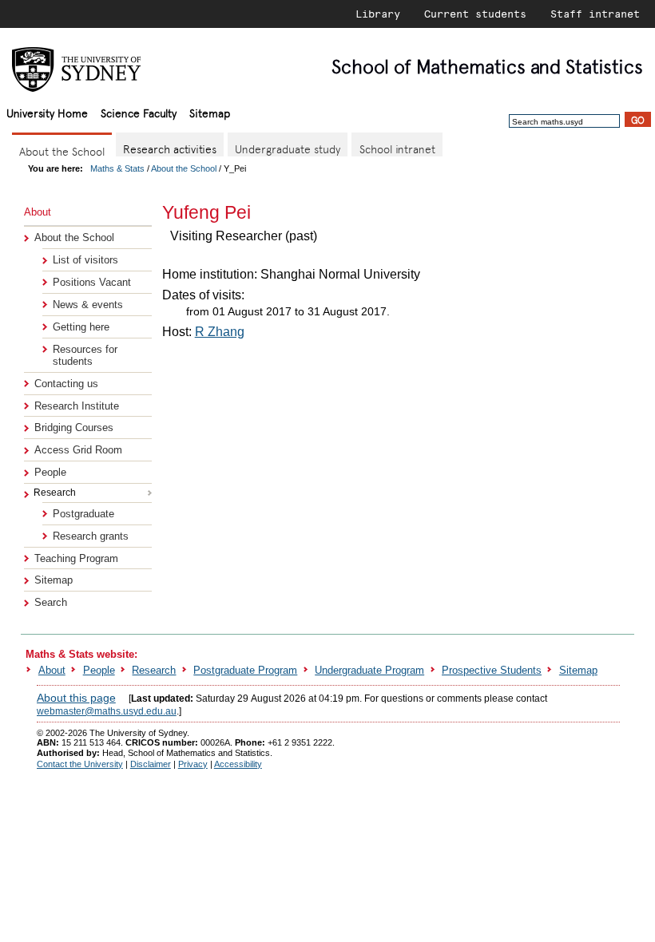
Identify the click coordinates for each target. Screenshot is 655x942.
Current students (475, 13)
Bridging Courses (73, 427)
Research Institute (76, 406)
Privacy (193, 764)
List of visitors (85, 260)
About (52, 670)
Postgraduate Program (245, 670)
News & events (88, 305)
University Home (47, 112)
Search (50, 602)
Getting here (81, 327)
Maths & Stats (117, 168)
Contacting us (66, 384)
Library (377, 13)
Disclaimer (150, 764)
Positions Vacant (92, 282)
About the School (183, 168)
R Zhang (219, 331)
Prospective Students (492, 670)
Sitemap (209, 112)
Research (154, 670)
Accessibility (238, 764)
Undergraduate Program (369, 670)
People (50, 472)
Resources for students (85, 355)
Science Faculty (139, 112)
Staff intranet (595, 13)
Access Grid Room (78, 450)
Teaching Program (76, 558)
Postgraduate (83, 514)
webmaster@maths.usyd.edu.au (107, 711)
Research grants (91, 536)
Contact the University (80, 764)
